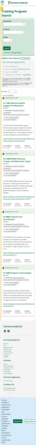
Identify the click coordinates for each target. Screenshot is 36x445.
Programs (6, 355)
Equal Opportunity (8, 366)
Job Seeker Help (8, 347)
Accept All (17, 421)
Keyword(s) (7, 21)
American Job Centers (9, 390)
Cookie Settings (8, 373)
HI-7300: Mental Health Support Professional (14, 104)
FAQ (5, 345)
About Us (6, 343)
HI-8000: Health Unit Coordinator (12, 218)
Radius (5, 37)
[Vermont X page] (8, 331)
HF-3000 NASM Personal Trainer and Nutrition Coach (17, 160)
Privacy (5, 364)
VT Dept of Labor (8, 381)
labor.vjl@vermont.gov (10, 388)
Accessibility (7, 369)
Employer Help (8, 349)
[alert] (18, 98)
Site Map (6, 356)
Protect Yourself (8, 353)
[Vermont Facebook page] (5, 331)
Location (6, 29)
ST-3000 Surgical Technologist (17, 273)
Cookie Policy (7, 371)
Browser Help (7, 351)
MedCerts (6, 108)
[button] (2, 2)
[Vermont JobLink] (18, 2)
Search (6, 48)
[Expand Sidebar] (2, 9)
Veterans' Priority (8, 368)
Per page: (4, 91)
